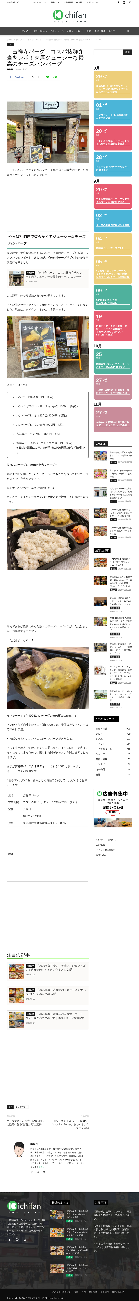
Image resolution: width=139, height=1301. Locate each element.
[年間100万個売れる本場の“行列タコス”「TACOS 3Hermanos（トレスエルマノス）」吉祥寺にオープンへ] (100, 621)
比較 (78, 31)
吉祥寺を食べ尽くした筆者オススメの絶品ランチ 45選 (121, 455)
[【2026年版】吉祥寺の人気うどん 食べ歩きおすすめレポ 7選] (57, 1214)
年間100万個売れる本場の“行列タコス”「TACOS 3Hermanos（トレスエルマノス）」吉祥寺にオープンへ (121, 624)
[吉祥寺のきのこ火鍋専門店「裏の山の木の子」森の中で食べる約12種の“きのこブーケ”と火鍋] (100, 580)
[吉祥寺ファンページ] (69, 16)
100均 (88, 31)
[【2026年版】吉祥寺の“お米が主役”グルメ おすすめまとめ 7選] (100, 562)
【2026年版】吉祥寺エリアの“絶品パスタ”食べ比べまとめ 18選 (77, 1250)
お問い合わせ (92, 2)
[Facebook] (118, 2)
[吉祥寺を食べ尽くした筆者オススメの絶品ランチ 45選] (100, 455)
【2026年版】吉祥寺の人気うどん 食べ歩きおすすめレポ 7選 (77, 1214)
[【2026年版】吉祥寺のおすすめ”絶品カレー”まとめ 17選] (100, 531)
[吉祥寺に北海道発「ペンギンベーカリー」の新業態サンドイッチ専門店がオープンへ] (100, 647)
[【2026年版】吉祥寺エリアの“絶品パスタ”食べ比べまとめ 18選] (57, 1250)
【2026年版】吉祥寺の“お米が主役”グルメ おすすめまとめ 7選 (121, 562)
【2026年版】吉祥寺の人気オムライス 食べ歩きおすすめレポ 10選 (77, 1232)
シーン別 (66, 31)
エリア (111, 31)
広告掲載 (100, 844)
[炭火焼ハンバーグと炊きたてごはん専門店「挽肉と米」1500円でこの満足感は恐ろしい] (100, 492)
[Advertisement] (47, 92)
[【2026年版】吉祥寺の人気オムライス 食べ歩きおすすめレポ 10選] (57, 1232)
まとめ (25, 31)
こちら (41, 1166)
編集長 (10, 69)
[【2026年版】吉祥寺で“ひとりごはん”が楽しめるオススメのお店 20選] (100, 513)
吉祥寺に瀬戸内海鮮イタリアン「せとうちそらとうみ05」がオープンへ (121, 601)
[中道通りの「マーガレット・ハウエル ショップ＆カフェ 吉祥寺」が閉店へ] (100, 694)
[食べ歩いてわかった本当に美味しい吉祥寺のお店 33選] (100, 474)
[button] (128, 31)
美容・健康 (99, 31)
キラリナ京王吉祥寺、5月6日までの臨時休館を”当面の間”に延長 (26, 1122)
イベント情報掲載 (65, 2)
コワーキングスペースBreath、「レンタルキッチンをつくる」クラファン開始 (70, 1124)
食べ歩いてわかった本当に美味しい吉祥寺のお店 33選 (121, 473)
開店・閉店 (39, 31)
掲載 (53, 2)
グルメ (53, 31)
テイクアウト (21, 1107)
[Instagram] (124, 2)
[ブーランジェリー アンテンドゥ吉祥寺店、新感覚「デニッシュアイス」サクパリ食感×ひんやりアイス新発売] (100, 670)
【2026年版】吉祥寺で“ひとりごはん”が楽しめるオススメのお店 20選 (121, 512)
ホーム (10, 39)
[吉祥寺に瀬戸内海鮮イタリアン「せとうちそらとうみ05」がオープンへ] (100, 601)
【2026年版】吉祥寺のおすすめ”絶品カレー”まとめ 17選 (121, 530)
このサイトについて (39, 2)
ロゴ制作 (80, 2)
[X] (129, 2)
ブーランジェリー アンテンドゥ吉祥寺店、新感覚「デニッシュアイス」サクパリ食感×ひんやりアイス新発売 (121, 673)
